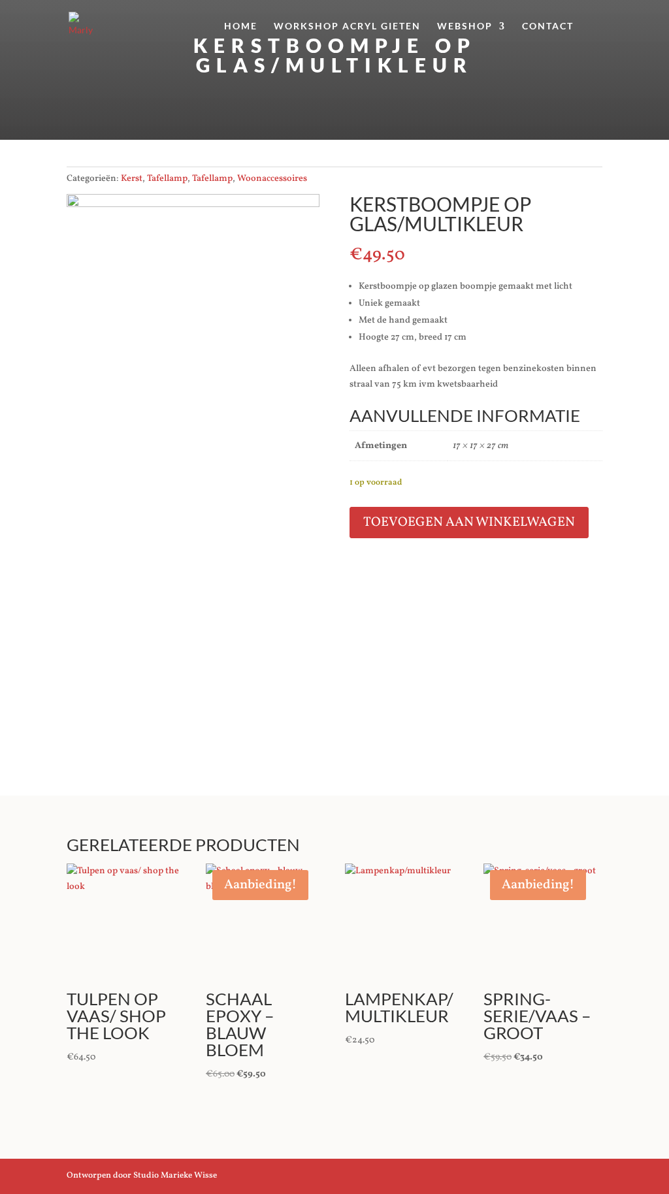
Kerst (131, 178)
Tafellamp (167, 178)
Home (240, 26)
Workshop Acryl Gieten (347, 26)
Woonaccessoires (272, 178)
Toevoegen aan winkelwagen (469, 522)
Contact (548, 26)
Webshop (465, 26)
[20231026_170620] (193, 205)
